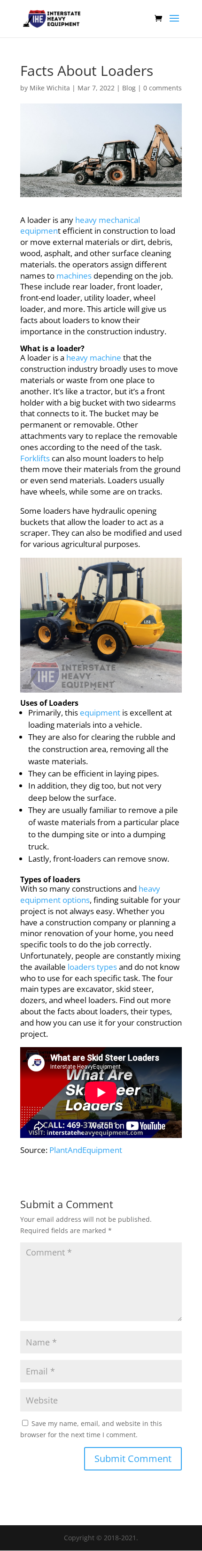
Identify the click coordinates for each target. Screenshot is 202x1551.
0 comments (162, 87)
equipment (100, 712)
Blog (129, 87)
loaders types (92, 966)
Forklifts (35, 458)
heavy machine (93, 357)
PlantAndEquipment (85, 1150)
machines (74, 275)
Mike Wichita (50, 87)
